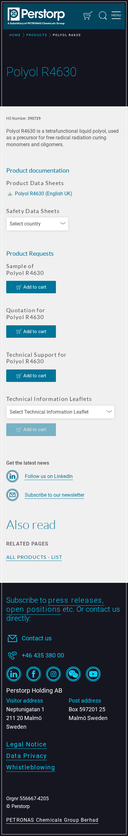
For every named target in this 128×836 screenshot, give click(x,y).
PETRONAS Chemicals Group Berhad (52, 820)
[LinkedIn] (13, 673)
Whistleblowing (30, 767)
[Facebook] (33, 673)
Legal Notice (26, 744)
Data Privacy (26, 755)
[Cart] (87, 15)
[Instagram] (53, 673)
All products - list (34, 557)
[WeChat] (73, 673)
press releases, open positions (55, 605)
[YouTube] (93, 673)
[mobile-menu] (116, 16)
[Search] (103, 15)
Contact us (37, 638)
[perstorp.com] (39, 16)
